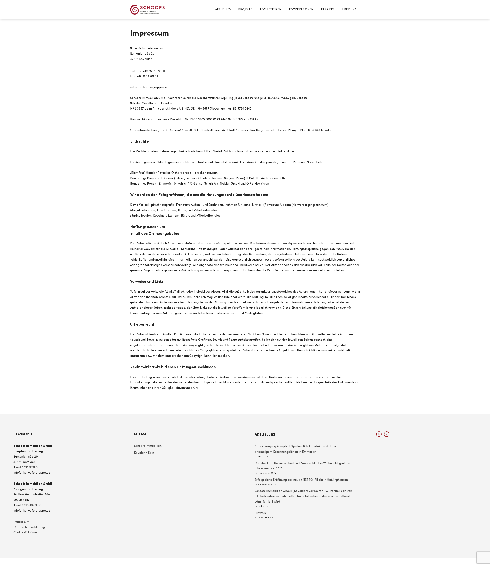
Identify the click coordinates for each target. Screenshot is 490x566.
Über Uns (349, 9)
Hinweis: (261, 513)
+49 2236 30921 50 (28, 505)
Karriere (328, 9)
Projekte (245, 9)
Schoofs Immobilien (148, 446)
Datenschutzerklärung (29, 527)
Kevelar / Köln (144, 452)
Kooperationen (301, 9)
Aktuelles (223, 9)
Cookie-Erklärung (25, 532)
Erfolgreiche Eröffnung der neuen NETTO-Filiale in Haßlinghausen (301, 480)
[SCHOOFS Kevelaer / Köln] (147, 9)
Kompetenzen (270, 9)
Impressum (21, 521)
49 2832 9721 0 (28, 467)
